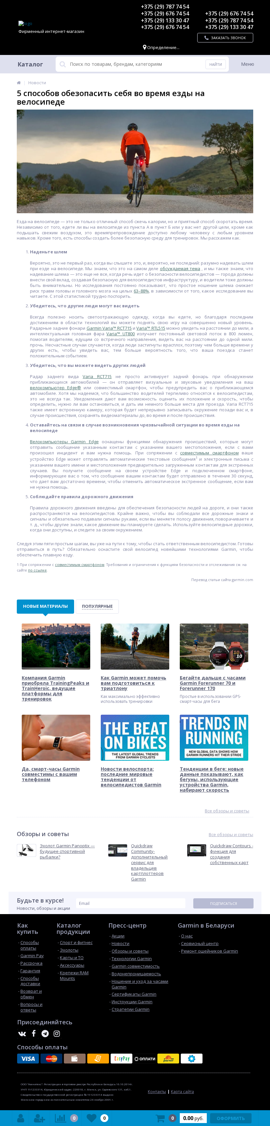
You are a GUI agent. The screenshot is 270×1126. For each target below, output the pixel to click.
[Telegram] (45, 1034)
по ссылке (37, 570)
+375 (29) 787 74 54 (165, 6)
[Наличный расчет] (75, 1058)
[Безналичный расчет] (98, 1058)
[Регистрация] (39, 1118)
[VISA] (28, 1058)
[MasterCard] (51, 1058)
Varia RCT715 (97, 376)
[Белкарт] (191, 1058)
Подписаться (223, 903)
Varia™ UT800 (120, 334)
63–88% (141, 291)
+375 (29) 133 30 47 (165, 20)
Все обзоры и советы (227, 811)
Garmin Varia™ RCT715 (109, 328)
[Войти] (20, 1118)
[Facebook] (34, 1034)
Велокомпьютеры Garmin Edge (64, 442)
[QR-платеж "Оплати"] (145, 1058)
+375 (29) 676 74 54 (165, 13)
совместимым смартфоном (209, 453)
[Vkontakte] (22, 1034)
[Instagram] (57, 1034)
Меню (247, 64)
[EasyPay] (121, 1058)
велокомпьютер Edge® (55, 388)
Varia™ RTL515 (150, 328)
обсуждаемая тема (180, 268)
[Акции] (19, 83)
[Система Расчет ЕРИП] (168, 1058)
